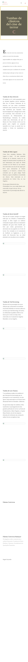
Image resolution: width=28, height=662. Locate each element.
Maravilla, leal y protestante (13, 632)
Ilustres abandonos (10, 599)
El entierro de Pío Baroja (12, 570)
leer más (6, 588)
